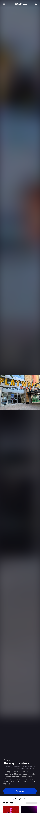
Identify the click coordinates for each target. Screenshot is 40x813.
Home (4, 799)
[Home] (20, 4)
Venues (10, 799)
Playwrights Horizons (21, 799)
